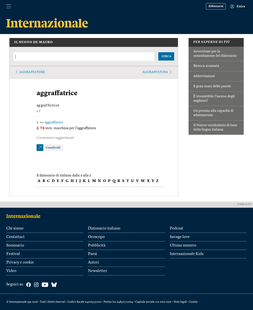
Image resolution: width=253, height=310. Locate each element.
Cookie (193, 302)
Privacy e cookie (20, 262)
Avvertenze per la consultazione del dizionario (215, 54)
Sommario (15, 245)
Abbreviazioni (204, 76)
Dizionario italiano (104, 228)
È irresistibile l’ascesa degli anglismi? (214, 98)
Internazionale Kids (186, 254)
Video (11, 271)
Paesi (92, 254)
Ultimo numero (183, 245)
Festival (13, 254)
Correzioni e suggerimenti (55, 138)
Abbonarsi (215, 6)
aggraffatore (32, 72)
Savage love (180, 237)
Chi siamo (15, 228)
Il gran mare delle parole (212, 86)
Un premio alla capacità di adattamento (213, 113)
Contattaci (15, 237)
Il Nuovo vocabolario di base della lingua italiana (215, 127)
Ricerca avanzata (206, 66)
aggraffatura (155, 72)
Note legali (180, 302)
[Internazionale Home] (24, 216)
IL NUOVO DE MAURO (33, 42)
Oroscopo (96, 237)
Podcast (176, 228)
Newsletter (97, 271)
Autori (93, 262)
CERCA (166, 56)
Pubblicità (97, 245)
